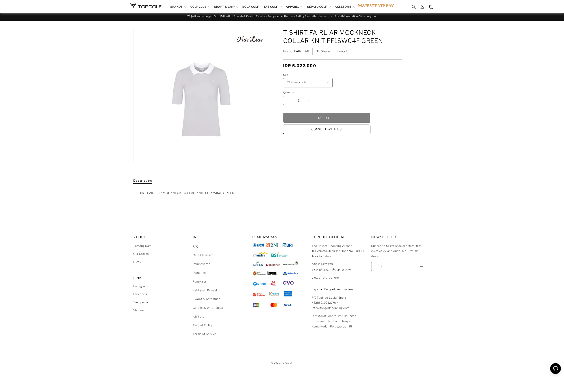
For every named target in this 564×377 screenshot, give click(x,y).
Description (142, 180)
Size (285, 74)
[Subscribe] (421, 266)
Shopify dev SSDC (287, 367)
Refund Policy (202, 325)
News (137, 261)
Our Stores (140, 253)
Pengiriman (200, 272)
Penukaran (200, 281)
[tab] (142, 180)
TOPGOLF (286, 362)
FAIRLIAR (301, 51)
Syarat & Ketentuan (206, 299)
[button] (178, 7)
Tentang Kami (142, 246)
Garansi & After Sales (208, 307)
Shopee (138, 310)
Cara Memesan (203, 255)
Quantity (288, 92)
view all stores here (325, 277)
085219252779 (322, 264)
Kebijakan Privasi (205, 290)
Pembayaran (201, 264)
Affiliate (198, 316)
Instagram (140, 286)
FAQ (196, 246)
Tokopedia (140, 302)
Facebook (140, 294)
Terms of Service (205, 334)
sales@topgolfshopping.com (331, 269)
